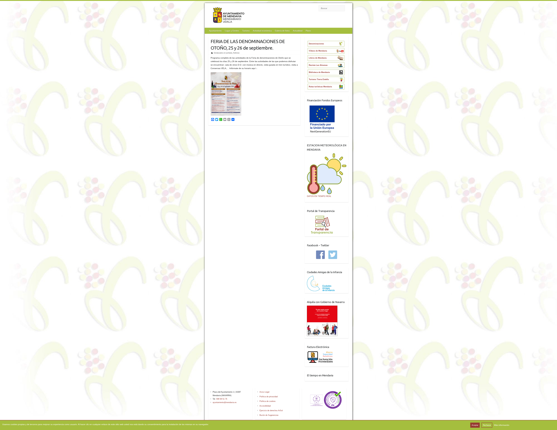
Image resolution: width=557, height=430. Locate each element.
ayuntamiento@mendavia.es (225, 402)
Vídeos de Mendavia (318, 51)
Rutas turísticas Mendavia (320, 87)
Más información (501, 425)
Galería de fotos (282, 31)
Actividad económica (262, 31)
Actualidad (297, 31)
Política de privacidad (268, 396)
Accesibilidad (265, 406)
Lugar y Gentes (232, 31)
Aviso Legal (264, 392)
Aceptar (475, 425)
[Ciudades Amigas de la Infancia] (320, 277)
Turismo (246, 31)
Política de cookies (267, 401)
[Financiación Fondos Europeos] (322, 106)
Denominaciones (316, 44)
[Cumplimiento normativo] (324, 392)
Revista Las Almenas (318, 65)
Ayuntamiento (215, 31)
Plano (308, 31)
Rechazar (487, 425)
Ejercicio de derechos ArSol (271, 410)
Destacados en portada (223, 53)
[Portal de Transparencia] (322, 216)
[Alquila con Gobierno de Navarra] (322, 307)
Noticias (236, 53)
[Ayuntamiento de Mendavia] (229, 15)
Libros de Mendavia (318, 58)
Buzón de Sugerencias (268, 415)
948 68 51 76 (221, 399)
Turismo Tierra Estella (319, 79)
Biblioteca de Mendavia (319, 72)
